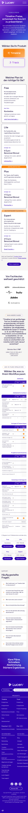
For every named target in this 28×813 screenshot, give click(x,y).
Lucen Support (5, 775)
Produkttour (5, 702)
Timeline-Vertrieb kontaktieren (6, 766)
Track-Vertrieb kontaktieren (5, 771)
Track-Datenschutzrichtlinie (7, 753)
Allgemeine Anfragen (7, 762)
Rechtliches (5, 744)
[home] (16, 684)
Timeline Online (18, 256)
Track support (5, 778)
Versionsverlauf (6, 721)
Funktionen (4, 708)
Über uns (4, 738)
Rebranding (5, 741)
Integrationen (5, 705)
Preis (3, 718)
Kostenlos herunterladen (8, 712)
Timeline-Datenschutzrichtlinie (7, 748)
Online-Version (5, 715)
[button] (24, 2)
